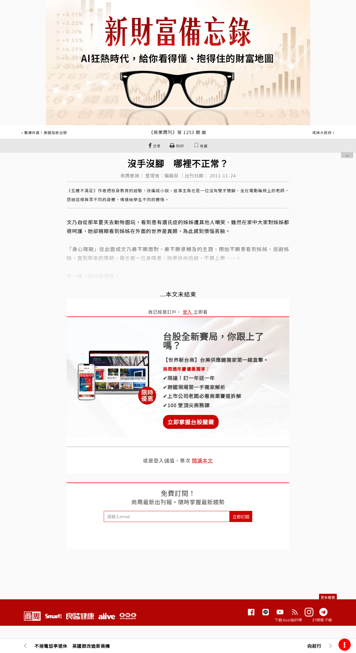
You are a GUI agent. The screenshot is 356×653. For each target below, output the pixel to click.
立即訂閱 (241, 517)
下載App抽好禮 (288, 620)
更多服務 (328, 597)
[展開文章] (204, 132)
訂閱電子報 (322, 620)
